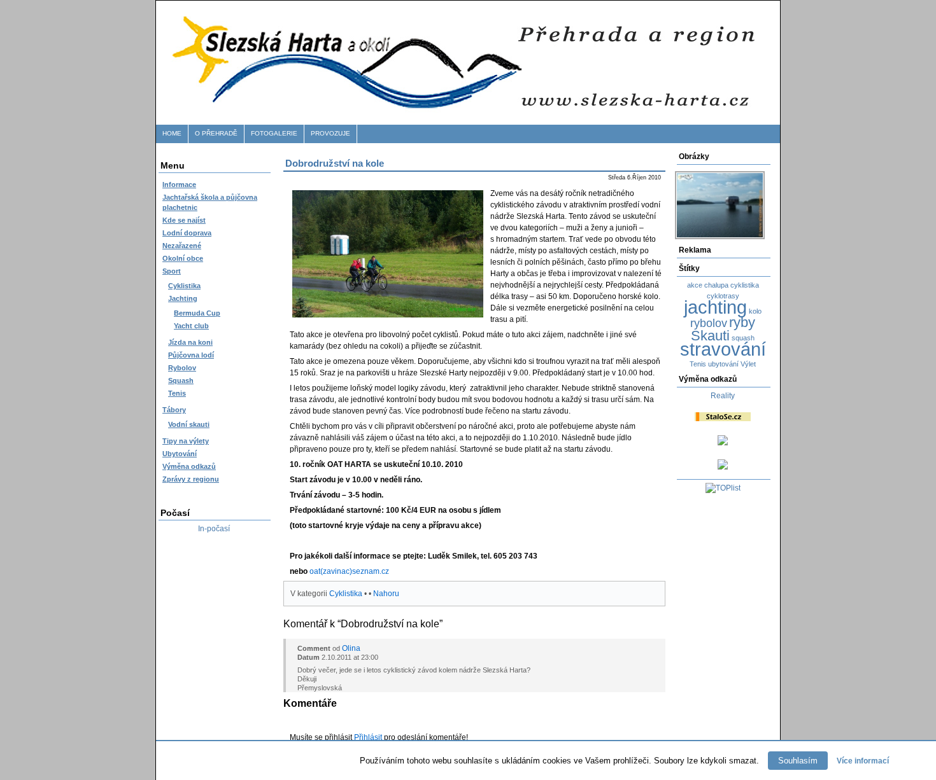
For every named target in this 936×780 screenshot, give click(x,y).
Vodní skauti (188, 424)
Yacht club (191, 326)
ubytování (723, 364)
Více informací (863, 760)
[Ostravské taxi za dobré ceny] (723, 442)
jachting (715, 306)
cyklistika (744, 285)
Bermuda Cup (197, 313)
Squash (181, 380)
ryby (742, 322)
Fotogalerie (274, 133)
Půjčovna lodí (191, 355)
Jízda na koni (190, 342)
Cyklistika (184, 285)
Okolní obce (182, 258)
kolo (755, 311)
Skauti (710, 336)
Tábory (174, 410)
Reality (723, 395)
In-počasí (214, 528)
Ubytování (179, 453)
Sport (171, 271)
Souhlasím (798, 760)
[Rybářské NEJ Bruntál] (723, 467)
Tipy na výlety (185, 441)
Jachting (182, 298)
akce (694, 285)
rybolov (708, 323)
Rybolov (182, 368)
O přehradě (216, 133)
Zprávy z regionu (190, 479)
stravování (723, 348)
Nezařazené (181, 245)
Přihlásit (368, 737)
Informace (179, 184)
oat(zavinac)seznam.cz (349, 571)
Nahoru (386, 593)
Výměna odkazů (189, 466)
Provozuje (330, 133)
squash (743, 338)
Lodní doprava (186, 233)
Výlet (748, 364)
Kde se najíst (184, 220)
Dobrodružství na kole (334, 163)
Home (171, 133)
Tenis (177, 393)
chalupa (716, 285)
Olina (351, 648)
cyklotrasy (723, 296)
